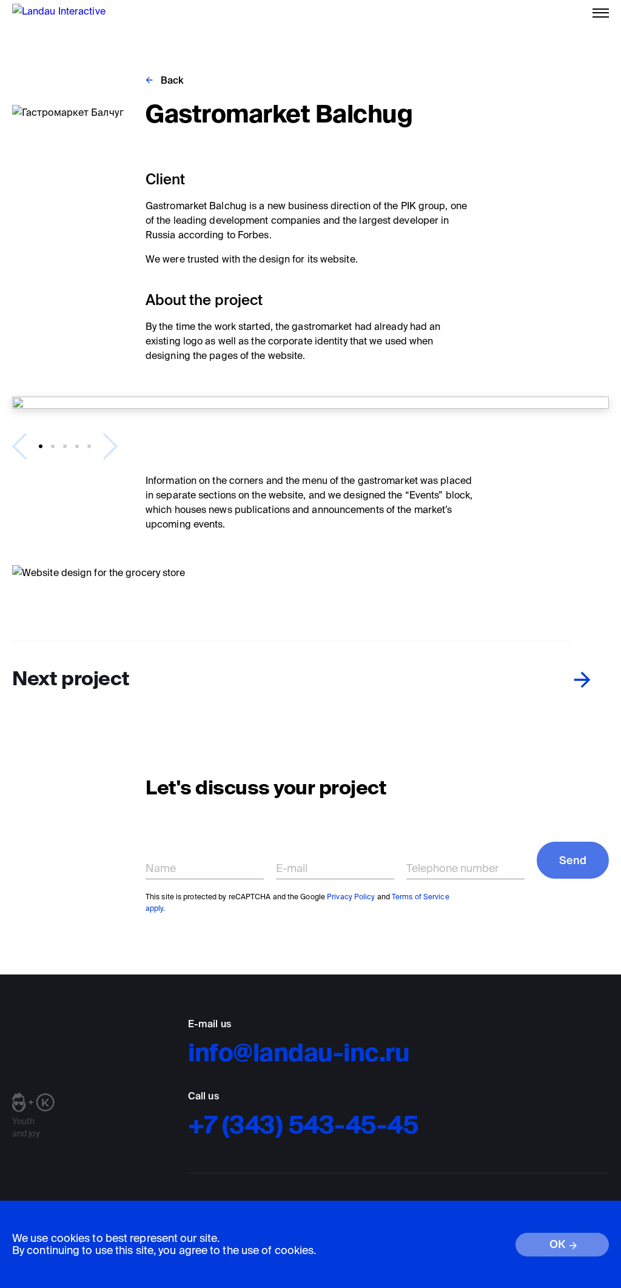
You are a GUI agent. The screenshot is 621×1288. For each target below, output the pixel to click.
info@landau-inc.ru (298, 1052)
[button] (40, 446)
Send (572, 860)
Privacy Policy (351, 897)
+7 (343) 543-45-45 (303, 1124)
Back (172, 80)
